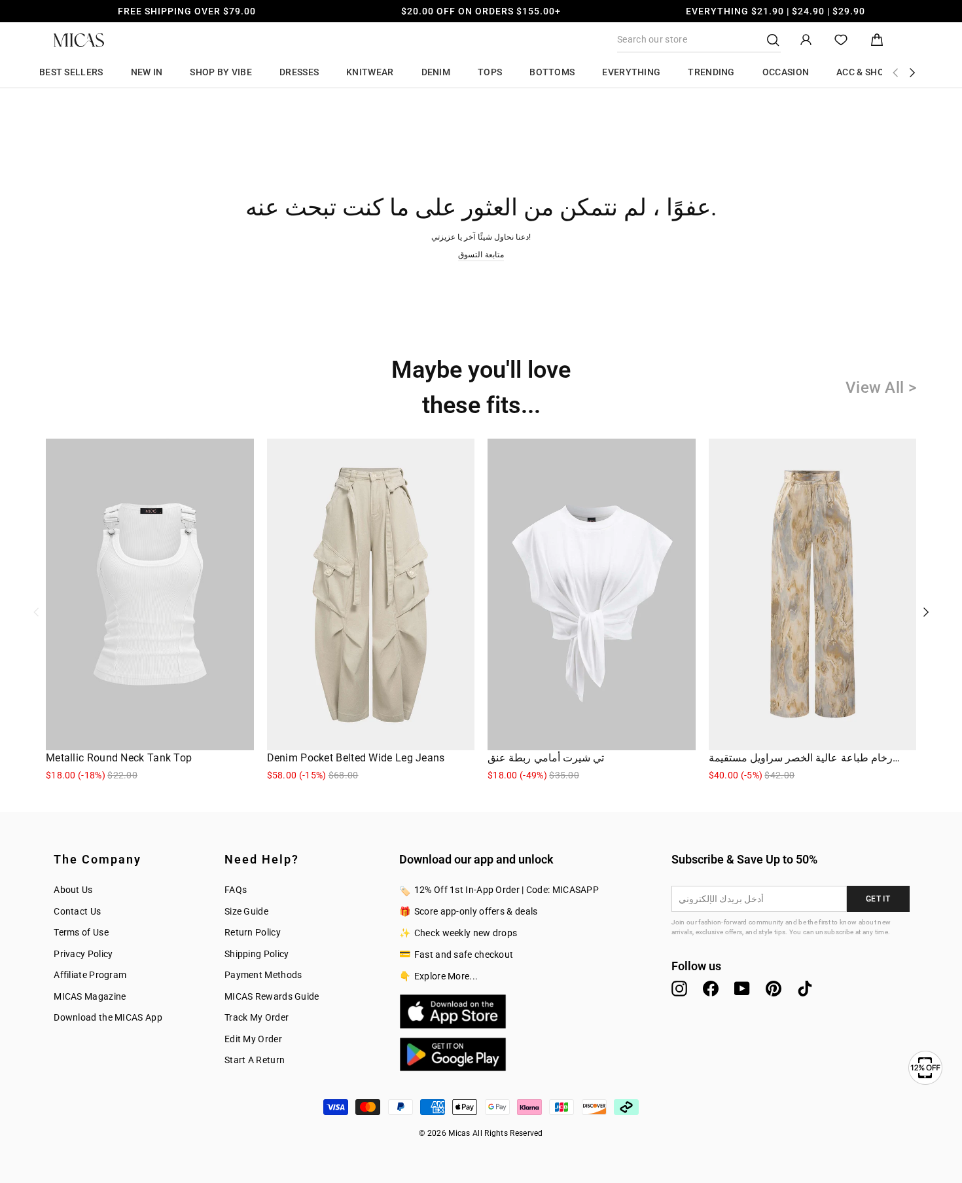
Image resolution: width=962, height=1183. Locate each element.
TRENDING (711, 72)
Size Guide (246, 911)
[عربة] (876, 40)
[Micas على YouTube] (742, 988)
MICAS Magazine (90, 996)
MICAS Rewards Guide (271, 996)
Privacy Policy (83, 954)
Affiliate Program (90, 975)
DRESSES (299, 72)
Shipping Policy (256, 954)
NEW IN (147, 72)
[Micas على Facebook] (711, 988)
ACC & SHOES (865, 72)
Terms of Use (81, 932)
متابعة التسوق (480, 254)
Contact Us (77, 911)
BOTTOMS (552, 72)
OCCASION (785, 72)
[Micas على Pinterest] (773, 988)
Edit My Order (253, 1039)
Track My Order (256, 1017)
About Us (73, 889)
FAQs (235, 889)
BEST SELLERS (71, 72)
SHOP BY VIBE (221, 72)
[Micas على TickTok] (805, 988)
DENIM (436, 72)
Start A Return (254, 1060)
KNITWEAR (369, 72)
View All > (881, 387)
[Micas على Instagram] (679, 988)
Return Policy (252, 932)
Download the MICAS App (108, 1017)
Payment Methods (263, 975)
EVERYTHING (631, 72)
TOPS (490, 72)
